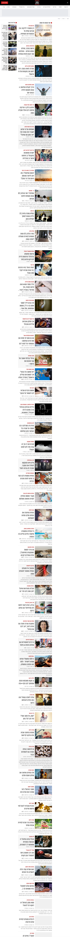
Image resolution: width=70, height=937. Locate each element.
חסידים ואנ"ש (46, 7)
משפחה (14, 7)
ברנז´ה (38, 7)
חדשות (66, 7)
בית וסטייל (21, 7)
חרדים (54, 7)
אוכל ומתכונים (30, 7)
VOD (60, 7)
